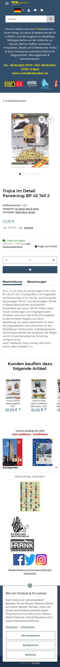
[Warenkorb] (41, 10)
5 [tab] (33, 174)
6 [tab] (37, 174)
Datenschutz (28, 626)
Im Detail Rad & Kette (27, 208)
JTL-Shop (36, 662)
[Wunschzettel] (35, 10)
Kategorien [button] (10, 467)
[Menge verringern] (6, 260)
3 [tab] (27, 174)
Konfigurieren (30, 645)
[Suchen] (51, 19)
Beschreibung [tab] (12, 281)
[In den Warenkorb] (5, 111)
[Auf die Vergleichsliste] (41, 119)
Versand (28, 227)
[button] (19, 10)
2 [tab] (23, 174)
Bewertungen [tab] (36, 281)
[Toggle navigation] (7, 2)
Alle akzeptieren (31, 635)
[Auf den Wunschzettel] (50, 119)
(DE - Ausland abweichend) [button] (17, 245)
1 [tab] (20, 174)
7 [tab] (40, 174)
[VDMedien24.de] (20, 3)
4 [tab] (30, 174)
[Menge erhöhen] (53, 260)
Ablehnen (30, 654)
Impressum (12, 626)
